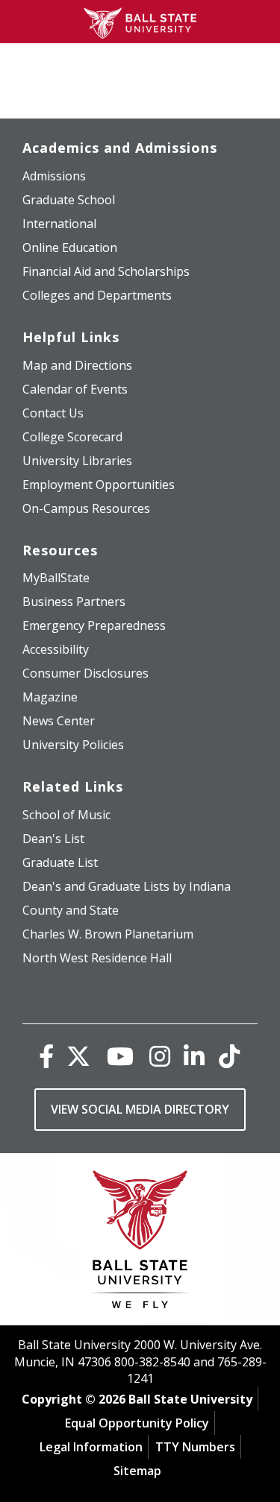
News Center (58, 721)
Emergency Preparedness (94, 625)
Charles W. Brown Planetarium (107, 934)
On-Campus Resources (86, 508)
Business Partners (73, 601)
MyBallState (56, 577)
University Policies (73, 744)
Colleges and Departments (97, 295)
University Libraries (77, 460)
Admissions (54, 176)
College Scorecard (72, 437)
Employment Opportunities (98, 484)
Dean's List (53, 838)
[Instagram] (159, 1056)
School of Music (66, 815)
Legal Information (91, 1447)
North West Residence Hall (97, 958)
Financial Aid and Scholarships (106, 271)
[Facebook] (46, 1056)
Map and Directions (77, 365)
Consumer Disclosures (85, 673)
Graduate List (60, 862)
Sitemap (137, 1470)
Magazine (50, 697)
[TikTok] (229, 1056)
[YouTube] (120, 1056)
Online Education (69, 247)
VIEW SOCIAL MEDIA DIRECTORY (140, 1109)
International (59, 223)
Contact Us (53, 413)
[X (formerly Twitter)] (78, 1056)
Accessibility (55, 649)
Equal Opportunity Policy (137, 1423)
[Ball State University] (140, 1243)
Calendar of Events (75, 389)
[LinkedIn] (194, 1056)
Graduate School (68, 200)
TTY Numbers (195, 1447)
